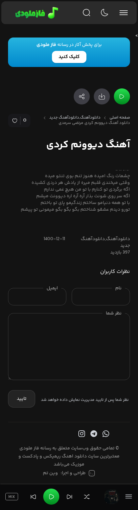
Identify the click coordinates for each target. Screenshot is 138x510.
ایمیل (52, 288)
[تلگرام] (93, 434)
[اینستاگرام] (81, 434)
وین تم (50, 473)
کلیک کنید (69, 57)
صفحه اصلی (120, 118)
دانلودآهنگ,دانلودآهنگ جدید (74, 118)
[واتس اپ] (105, 434)
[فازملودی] (35, 13)
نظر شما (114, 313)
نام (118, 288)
